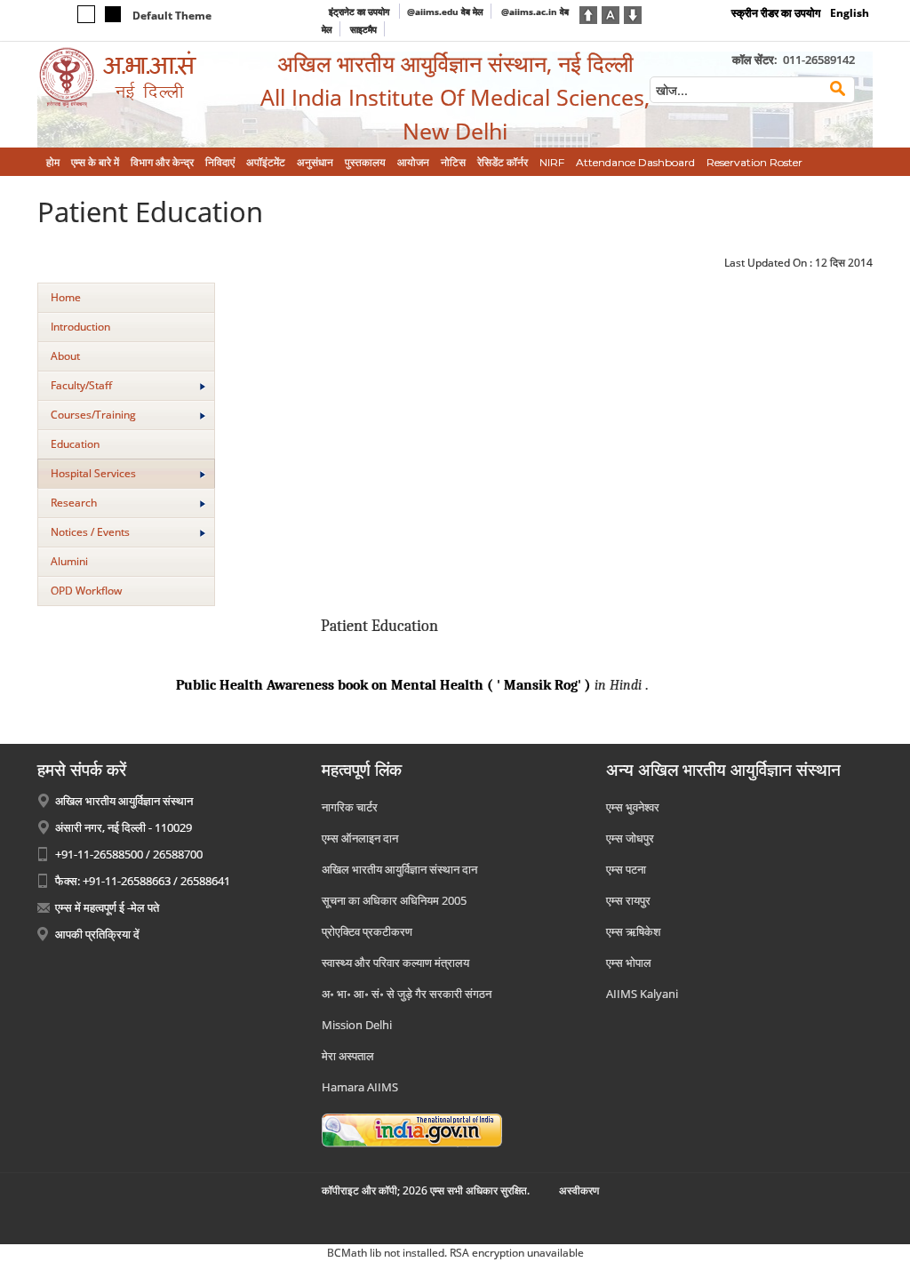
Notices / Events (90, 531)
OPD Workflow (86, 590)
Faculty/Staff (81, 385)
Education (75, 443)
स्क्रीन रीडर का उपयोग (775, 12)
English (849, 12)
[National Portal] (412, 1129)
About (65, 355)
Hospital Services (93, 473)
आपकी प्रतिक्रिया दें (97, 934)
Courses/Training (93, 414)
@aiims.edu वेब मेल (445, 11)
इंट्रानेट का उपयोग (360, 11)
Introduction (80, 326)
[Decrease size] (633, 13)
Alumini (69, 561)
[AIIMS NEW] (135, 77)
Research (74, 502)
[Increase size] (588, 13)
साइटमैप (363, 29)
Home (66, 297)
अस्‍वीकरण (579, 1190)
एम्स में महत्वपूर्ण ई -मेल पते (107, 907)
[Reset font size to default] (610, 13)
